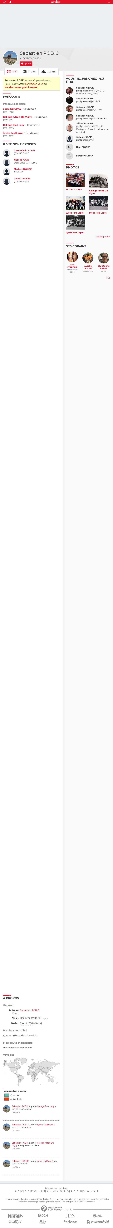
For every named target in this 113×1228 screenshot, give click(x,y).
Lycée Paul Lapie (13, 133)
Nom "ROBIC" (83, 147)
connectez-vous (34, 84)
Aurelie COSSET (88, 267)
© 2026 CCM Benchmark (85, 1202)
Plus (108, 277)
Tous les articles (66, 1199)
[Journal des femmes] (15, 1216)
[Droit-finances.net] (98, 1216)
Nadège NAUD (21, 160)
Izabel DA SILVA (22, 178)
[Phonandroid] (98, 1222)
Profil (15, 71)
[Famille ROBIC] (69, 156)
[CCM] (42, 1216)
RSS (75, 1199)
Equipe (25, 1199)
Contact (56, 1199)
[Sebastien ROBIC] (10, 57)
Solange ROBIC (84, 137)
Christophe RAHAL (103, 267)
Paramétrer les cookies (27, 1202)
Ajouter (27, 63)
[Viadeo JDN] (42, 1222)
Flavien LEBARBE (23, 169)
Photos (32, 71)
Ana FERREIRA (72, 266)
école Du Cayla (12, 109)
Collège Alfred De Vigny (17, 117)
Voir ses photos (103, 236)
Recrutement (84, 1199)
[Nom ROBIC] (69, 147)
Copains (51, 71)
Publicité (47, 1199)
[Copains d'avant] (15, 1222)
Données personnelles (100, 1199)
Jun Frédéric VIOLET (24, 150)
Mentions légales (53, 1202)
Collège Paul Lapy (13, 125)
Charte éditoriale (35, 1199)
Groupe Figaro (67, 1202)
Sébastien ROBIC (85, 123)
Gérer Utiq (41, 1202)
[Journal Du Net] (70, 1216)
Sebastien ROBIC (20, 1106)
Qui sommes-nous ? (12, 1199)
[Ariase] (70, 1221)
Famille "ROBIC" (84, 156)
